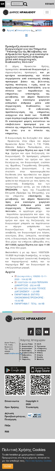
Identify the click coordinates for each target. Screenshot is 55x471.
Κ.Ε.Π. (39, 344)
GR (2, 3)
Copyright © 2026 (32, 402)
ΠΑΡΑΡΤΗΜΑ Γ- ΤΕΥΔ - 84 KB (29, 303)
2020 (39, 30)
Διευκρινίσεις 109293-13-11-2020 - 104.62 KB (31, 278)
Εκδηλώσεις (26, 355)
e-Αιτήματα (41, 350)
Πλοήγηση (10, 419)
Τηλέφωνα (41, 346)
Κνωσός (40, 357)
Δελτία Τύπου (27, 344)
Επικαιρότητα (23, 30)
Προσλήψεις (27, 350)
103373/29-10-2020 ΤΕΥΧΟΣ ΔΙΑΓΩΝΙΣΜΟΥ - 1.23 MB (30, 290)
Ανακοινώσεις (27, 346)
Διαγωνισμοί (27, 348)
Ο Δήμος (25, 357)
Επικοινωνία (12, 401)
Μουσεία (40, 359)
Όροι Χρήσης (12, 407)
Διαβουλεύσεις (28, 353)
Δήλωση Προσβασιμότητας (13, 415)
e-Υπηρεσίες (42, 348)
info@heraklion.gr (15, 353)
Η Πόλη (39, 353)
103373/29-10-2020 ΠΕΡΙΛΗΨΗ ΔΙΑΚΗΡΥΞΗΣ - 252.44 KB (31, 284)
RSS (7, 431)
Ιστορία (40, 355)
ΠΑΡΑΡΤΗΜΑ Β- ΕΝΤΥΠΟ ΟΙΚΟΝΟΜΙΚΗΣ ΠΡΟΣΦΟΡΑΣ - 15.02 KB (30, 297)
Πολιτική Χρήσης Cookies (38, 460)
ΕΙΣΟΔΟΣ (49, 3)
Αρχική (10, 30)
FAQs (7, 425)
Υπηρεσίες (26, 359)
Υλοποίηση (32, 407)
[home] (21, 13)
